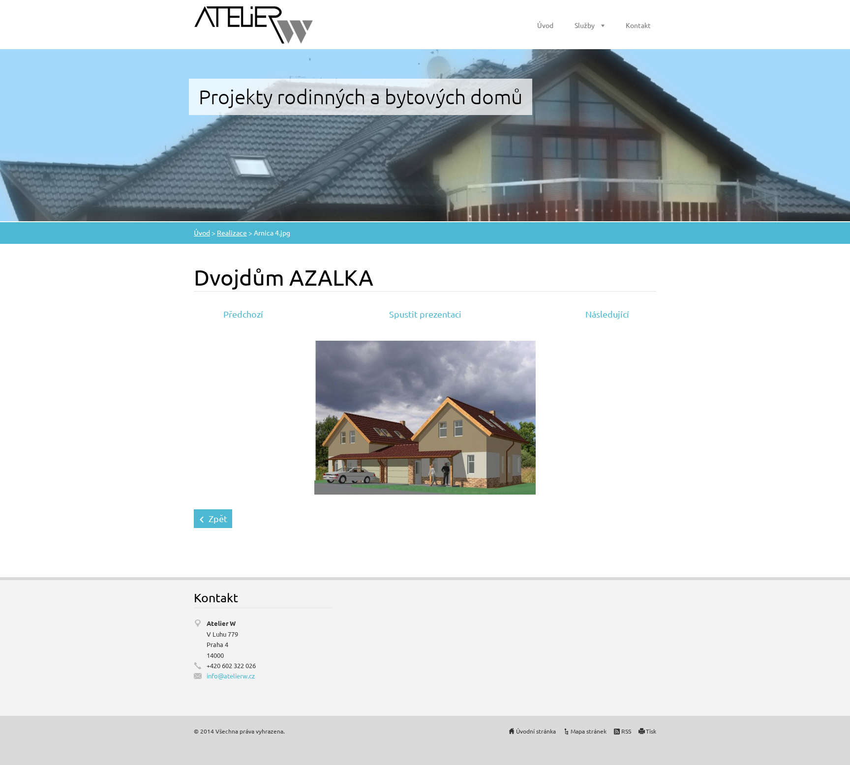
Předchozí (243, 314)
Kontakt (638, 25)
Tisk (651, 731)
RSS (626, 731)
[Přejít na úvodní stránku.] (254, 24)
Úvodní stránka (536, 731)
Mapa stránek (589, 731)
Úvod (545, 25)
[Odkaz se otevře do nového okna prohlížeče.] (425, 416)
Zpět (218, 518)
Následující (607, 314)
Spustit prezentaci (425, 314)
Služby (585, 25)
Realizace (232, 232)
